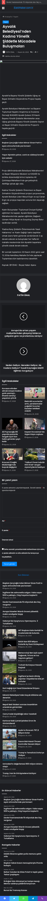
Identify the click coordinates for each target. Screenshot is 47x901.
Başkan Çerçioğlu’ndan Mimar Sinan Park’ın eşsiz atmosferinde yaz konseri (22, 584)
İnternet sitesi (7, 540)
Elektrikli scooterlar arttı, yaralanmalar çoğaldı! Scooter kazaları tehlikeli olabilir (33, 406)
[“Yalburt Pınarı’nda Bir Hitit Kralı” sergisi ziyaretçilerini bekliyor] (35, 454)
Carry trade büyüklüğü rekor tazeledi (19, 714)
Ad (4, 521)
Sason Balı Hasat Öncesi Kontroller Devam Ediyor (29, 742)
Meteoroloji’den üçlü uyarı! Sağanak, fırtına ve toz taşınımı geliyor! (30, 655)
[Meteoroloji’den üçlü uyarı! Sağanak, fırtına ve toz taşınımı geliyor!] (9, 656)
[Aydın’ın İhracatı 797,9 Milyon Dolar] (9, 733)
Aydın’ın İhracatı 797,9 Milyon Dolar (28, 731)
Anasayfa (8, 17)
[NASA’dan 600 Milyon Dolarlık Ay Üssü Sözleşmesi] (9, 645)
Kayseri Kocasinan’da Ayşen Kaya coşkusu (34, 433)
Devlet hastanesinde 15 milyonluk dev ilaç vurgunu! (26, 2)
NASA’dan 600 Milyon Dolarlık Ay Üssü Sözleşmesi (31, 642)
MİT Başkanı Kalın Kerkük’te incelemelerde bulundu (30, 631)
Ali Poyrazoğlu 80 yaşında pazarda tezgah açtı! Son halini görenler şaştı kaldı (11, 437)
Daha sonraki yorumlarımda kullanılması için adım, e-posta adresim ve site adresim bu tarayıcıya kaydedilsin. (23, 553)
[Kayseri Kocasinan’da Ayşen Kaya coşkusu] (35, 423)
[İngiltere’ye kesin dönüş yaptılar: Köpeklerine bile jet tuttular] (9, 679)
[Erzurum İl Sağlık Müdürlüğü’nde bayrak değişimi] (12, 454)
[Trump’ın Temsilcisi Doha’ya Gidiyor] (9, 756)
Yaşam (15, 17)
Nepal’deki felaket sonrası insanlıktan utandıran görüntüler (20, 705)
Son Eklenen (23, 575)
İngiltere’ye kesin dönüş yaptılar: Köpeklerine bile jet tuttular (31, 679)
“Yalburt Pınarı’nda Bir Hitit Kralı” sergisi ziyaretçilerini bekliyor (35, 464)
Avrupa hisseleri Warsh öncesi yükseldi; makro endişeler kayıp (20, 612)
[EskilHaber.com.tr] (24, 7)
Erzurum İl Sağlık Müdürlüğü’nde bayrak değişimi (9, 464)
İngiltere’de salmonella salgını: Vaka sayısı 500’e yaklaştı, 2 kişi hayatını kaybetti (22, 593)
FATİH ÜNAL (10, 52)
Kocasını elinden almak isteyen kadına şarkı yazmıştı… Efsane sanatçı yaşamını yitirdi (12, 393)
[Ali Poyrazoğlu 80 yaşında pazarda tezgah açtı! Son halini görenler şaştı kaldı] (12, 423)
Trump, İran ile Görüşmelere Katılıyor (19, 773)
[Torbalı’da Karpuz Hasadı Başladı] (9, 668)
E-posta (6, 530)
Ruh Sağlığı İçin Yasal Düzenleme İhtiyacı (21, 688)
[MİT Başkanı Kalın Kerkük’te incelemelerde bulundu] (9, 634)
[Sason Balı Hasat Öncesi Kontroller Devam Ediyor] (9, 745)
